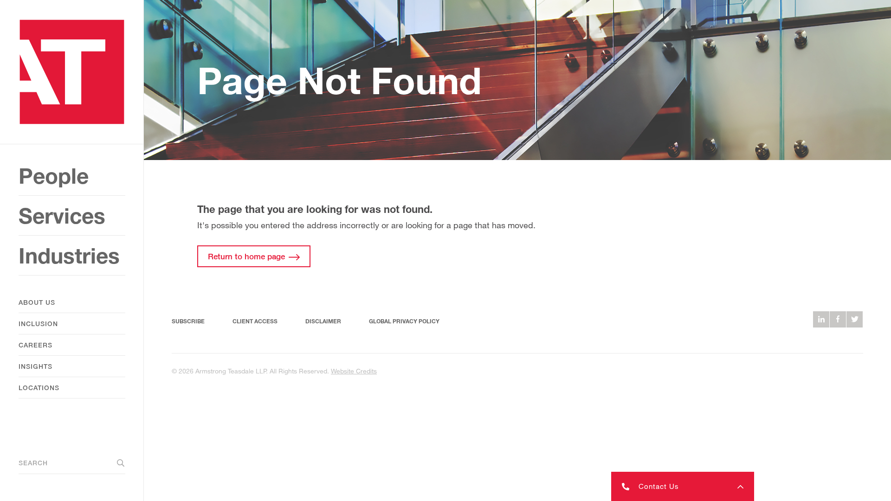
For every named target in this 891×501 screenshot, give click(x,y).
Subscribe (188, 321)
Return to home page (246, 256)
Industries (69, 255)
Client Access (255, 321)
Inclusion (38, 324)
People (54, 175)
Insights (35, 366)
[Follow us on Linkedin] (821, 319)
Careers (35, 345)
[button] (682, 486)
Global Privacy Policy (404, 321)
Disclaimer (323, 321)
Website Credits (354, 371)
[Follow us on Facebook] (838, 319)
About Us (37, 302)
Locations (39, 388)
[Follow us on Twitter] (854, 319)
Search (33, 463)
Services (62, 215)
